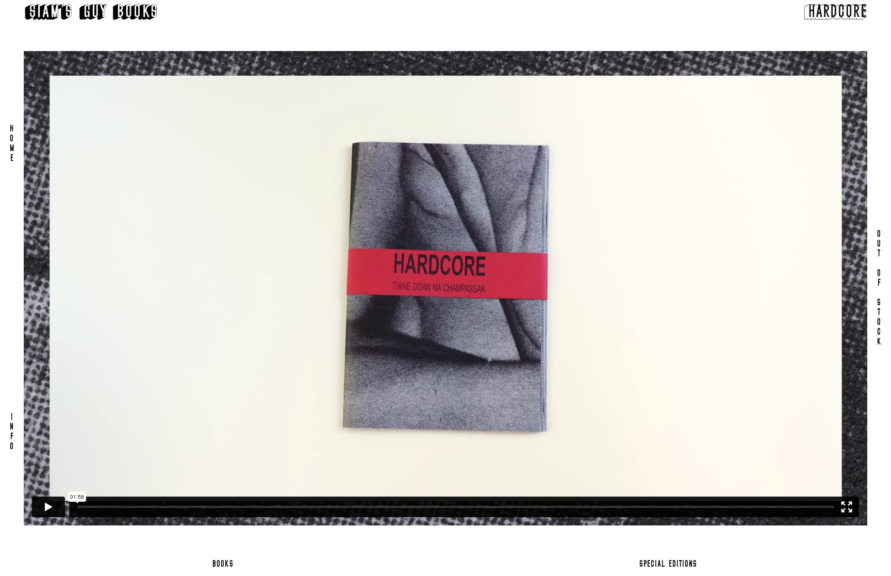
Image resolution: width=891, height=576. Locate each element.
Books (223, 564)
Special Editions (668, 564)
